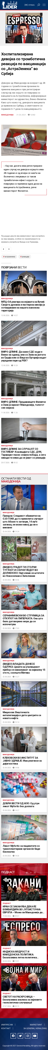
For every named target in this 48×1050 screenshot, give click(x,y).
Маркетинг (36, 1024)
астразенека (10, 257)
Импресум (7, 1024)
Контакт (6, 1028)
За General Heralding (35, 1028)
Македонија (7, 114)
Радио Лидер (9, 5)
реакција (25, 257)
